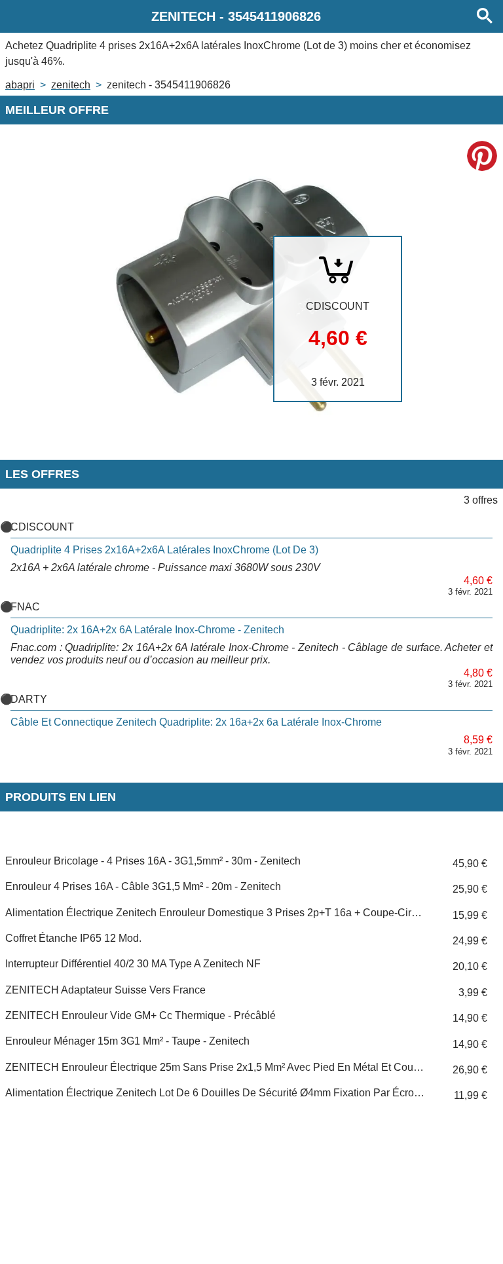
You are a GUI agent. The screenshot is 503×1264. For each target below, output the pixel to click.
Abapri (20, 84)
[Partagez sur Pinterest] (482, 156)
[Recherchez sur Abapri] (485, 16)
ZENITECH (70, 84)
